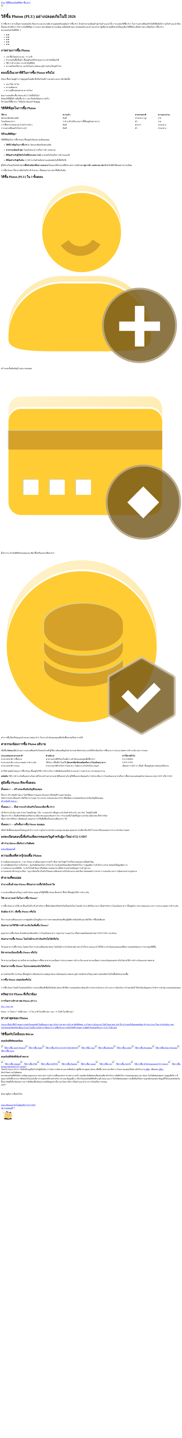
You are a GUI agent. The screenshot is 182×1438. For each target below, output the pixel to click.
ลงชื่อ (11, 751)
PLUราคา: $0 (7, 1007)
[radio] (93, 35)
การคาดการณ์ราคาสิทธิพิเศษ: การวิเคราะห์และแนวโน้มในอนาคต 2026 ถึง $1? (91, 1024)
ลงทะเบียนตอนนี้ (8, 849)
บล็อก (160, 1069)
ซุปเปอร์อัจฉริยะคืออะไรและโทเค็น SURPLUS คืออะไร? (29, 1028)
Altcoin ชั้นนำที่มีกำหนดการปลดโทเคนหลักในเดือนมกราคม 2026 (29, 1024)
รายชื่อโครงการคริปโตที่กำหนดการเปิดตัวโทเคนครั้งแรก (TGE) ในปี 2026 (85, 1028)
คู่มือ (148, 1069)
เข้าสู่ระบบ (5, 751)
